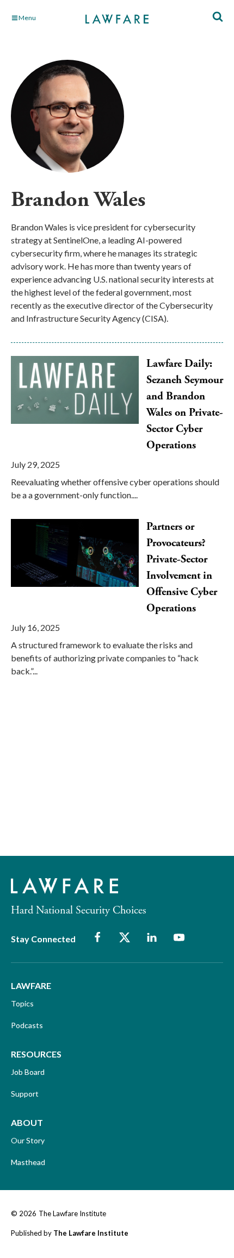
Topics (22, 1003)
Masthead (28, 1162)
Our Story (28, 1140)
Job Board (28, 1072)
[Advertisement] (92, 776)
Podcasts (27, 1025)
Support (25, 1093)
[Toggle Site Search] (217, 17)
